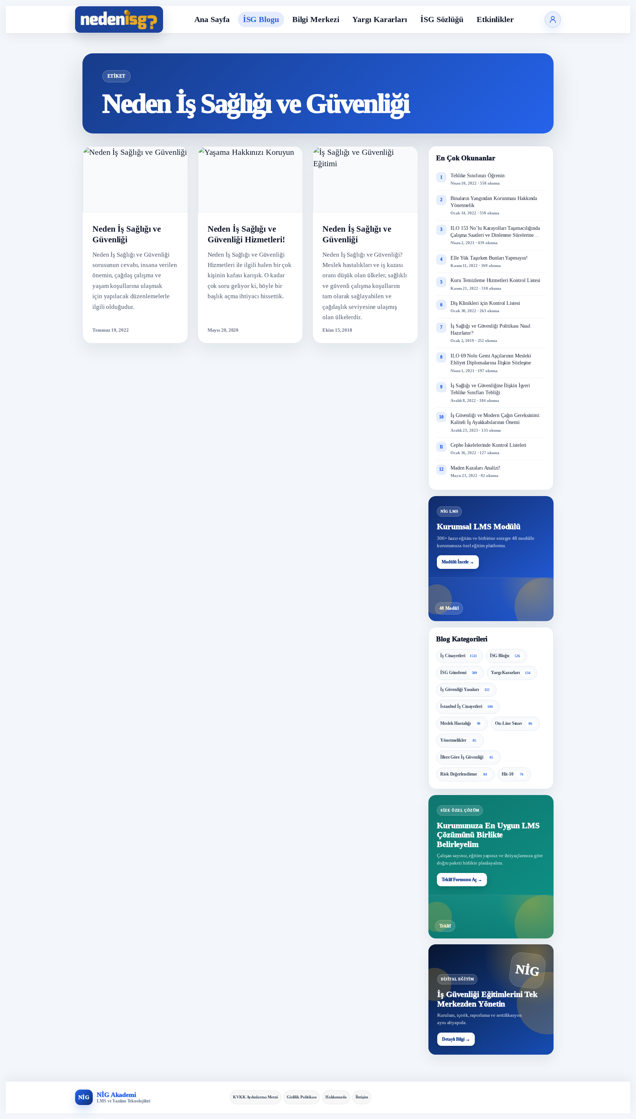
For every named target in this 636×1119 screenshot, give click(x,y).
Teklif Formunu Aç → (462, 879)
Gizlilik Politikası (302, 1097)
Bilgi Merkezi (315, 19)
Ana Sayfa (212, 19)
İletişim (362, 1097)
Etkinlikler (495, 19)
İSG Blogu (261, 19)
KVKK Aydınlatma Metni (255, 1097)
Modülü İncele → (458, 561)
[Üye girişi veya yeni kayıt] (553, 19)
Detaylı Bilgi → (456, 1039)
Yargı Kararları (379, 19)
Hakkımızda (336, 1097)
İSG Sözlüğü (441, 19)
